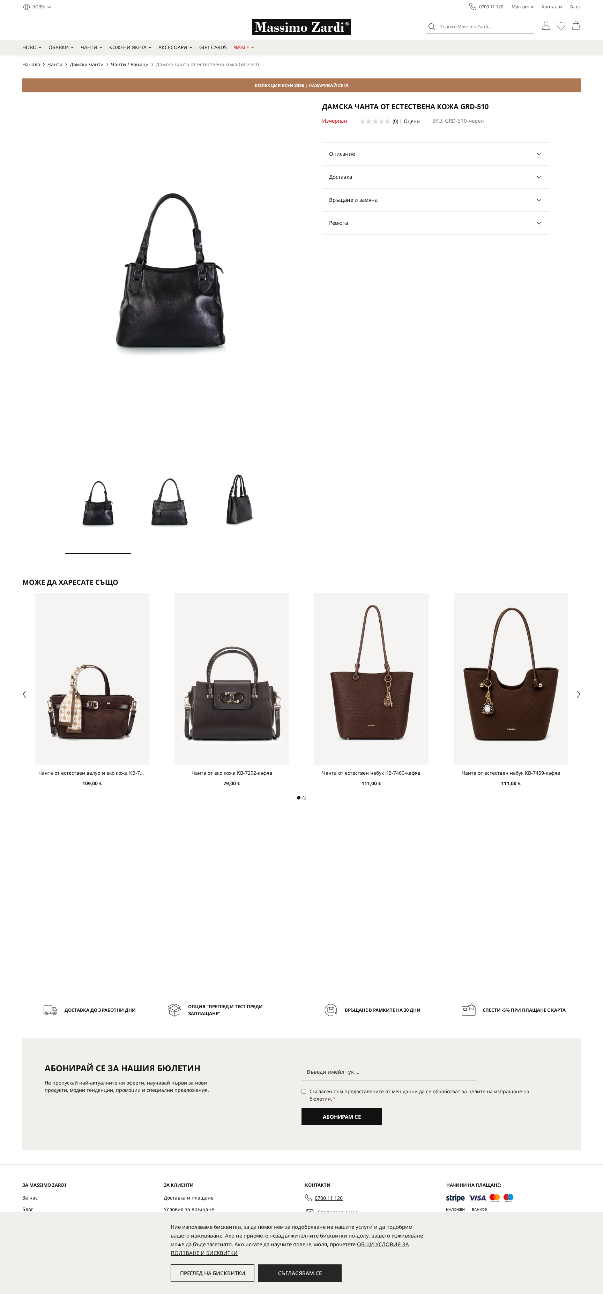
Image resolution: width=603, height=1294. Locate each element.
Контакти (552, 6)
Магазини (522, 6)
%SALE (241, 47)
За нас (30, 1197)
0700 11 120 (491, 6)
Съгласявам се (300, 1273)
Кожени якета (128, 47)
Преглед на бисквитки (212, 1273)
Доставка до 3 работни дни (100, 1010)
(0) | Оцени (406, 121)
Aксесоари (172, 47)
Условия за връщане (189, 1209)
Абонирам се (342, 1116)
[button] (41, 7)
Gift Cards (213, 47)
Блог (575, 6)
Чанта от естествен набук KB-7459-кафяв (511, 772)
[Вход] (546, 25)
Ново (29, 47)
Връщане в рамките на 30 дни (382, 1010)
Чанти (89, 47)
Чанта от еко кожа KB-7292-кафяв (232, 772)
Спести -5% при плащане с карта (524, 1010)
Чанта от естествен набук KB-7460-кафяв (371, 772)
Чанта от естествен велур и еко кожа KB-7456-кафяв (92, 772)
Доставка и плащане (189, 1197)
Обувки (59, 47)
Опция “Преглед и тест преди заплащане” (225, 1010)
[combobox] (480, 26)
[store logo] (301, 27)
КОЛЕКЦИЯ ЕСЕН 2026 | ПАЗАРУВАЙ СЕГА (302, 85)
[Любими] (561, 25)
